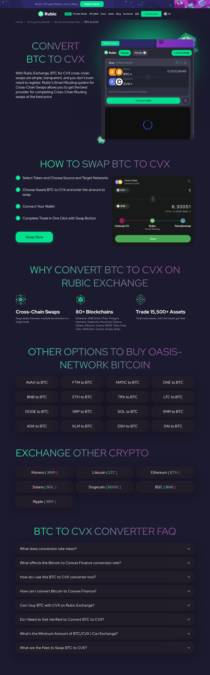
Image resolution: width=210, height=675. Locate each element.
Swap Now (34, 237)
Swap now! (132, 4)
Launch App (151, 13)
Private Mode (76, 13)
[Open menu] (137, 14)
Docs (103, 13)
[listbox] (105, 4)
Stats (111, 13)
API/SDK (94, 13)
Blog (118, 13)
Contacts (128, 13)
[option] (105, 4)
